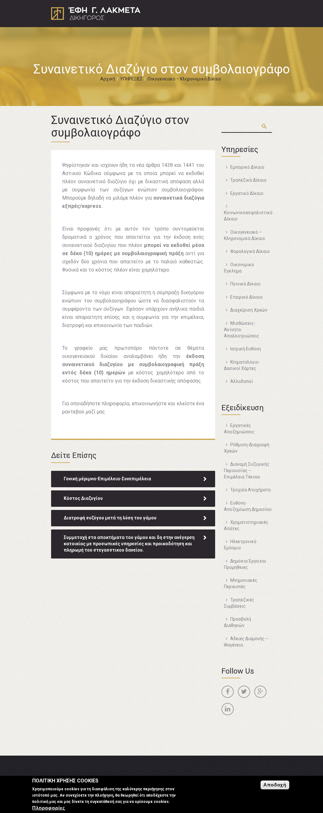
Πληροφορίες (48, 807)
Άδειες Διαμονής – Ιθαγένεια (246, 641)
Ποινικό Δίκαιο (245, 283)
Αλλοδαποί (241, 381)
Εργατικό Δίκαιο (246, 193)
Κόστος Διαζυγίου (83, 498)
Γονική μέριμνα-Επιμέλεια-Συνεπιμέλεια (107, 478)
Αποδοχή (274, 784)
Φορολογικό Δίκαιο (250, 251)
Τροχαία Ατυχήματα (250, 489)
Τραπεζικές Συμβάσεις (239, 603)
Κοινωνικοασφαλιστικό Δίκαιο (248, 215)
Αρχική (107, 78)
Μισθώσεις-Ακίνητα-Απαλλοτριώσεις (241, 329)
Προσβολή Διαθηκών (237, 622)
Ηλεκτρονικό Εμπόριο (240, 544)
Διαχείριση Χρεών (248, 310)
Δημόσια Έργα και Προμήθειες (245, 564)
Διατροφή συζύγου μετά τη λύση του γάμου (110, 517)
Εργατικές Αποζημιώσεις (239, 428)
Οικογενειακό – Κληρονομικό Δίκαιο (184, 78)
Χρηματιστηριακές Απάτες (246, 525)
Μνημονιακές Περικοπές (240, 583)
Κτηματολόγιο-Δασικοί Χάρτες (242, 365)
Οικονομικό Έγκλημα (239, 267)
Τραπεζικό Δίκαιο (248, 180)
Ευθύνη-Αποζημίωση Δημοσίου (248, 506)
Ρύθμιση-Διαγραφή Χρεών (246, 447)
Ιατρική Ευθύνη (245, 348)
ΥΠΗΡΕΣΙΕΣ (131, 78)
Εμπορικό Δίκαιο (247, 167)
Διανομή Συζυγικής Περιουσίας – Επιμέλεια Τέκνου (246, 470)
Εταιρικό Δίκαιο (246, 297)
